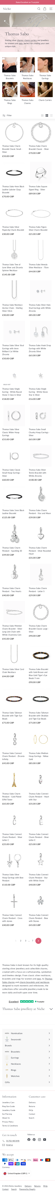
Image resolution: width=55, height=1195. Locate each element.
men (21, 43)
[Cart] (45, 9)
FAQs (31, 1110)
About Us (6, 1118)
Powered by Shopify (27, 1189)
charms (20, 40)
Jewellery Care (8, 1102)
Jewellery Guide (8, 1110)
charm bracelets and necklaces (35, 982)
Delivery (32, 1102)
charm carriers (30, 40)
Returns (32, 1106)
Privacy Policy (7, 1122)
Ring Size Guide (8, 1106)
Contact (32, 1114)
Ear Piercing (7, 1114)
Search (31, 1118)
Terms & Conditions (10, 1126)
